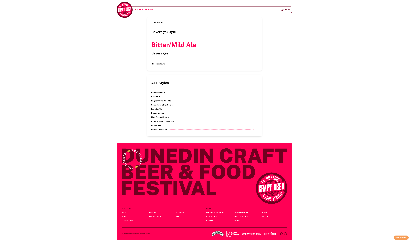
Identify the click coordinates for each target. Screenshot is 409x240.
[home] (125, 10)
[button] (286, 10)
